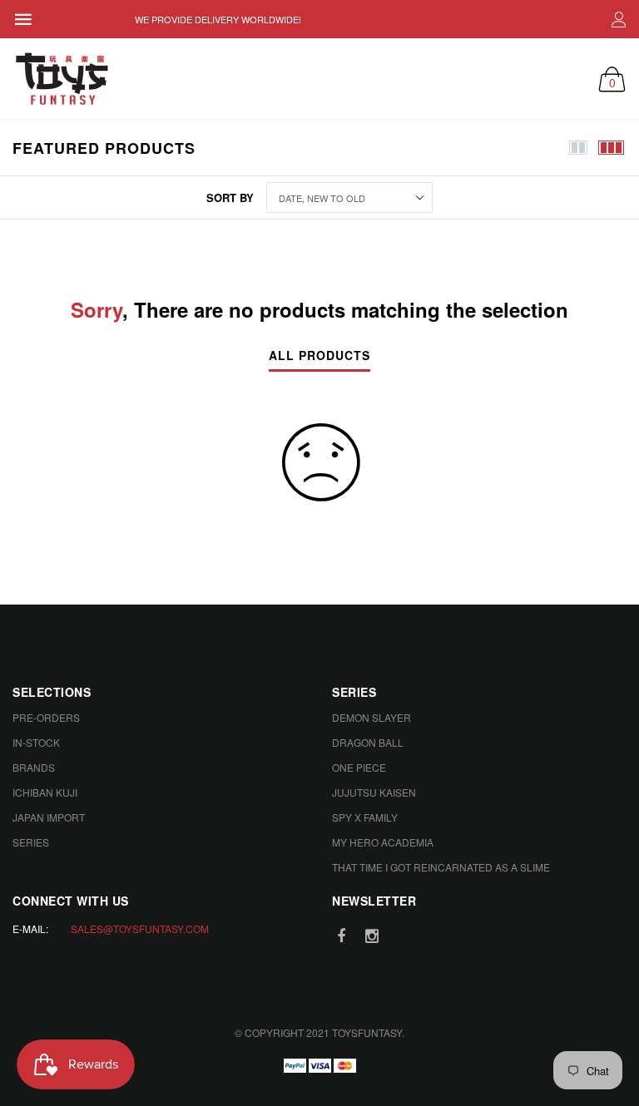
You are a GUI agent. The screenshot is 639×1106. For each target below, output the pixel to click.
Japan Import (48, 817)
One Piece (359, 767)
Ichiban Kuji (44, 792)
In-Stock (36, 742)
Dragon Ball (368, 742)
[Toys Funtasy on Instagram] (372, 935)
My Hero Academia (382, 842)
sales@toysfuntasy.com (140, 928)
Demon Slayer (371, 717)
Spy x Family (365, 817)
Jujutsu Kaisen (374, 792)
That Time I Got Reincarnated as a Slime (441, 867)
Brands (33, 767)
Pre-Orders (46, 717)
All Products (319, 356)
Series (30, 842)
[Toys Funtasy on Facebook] (341, 935)
